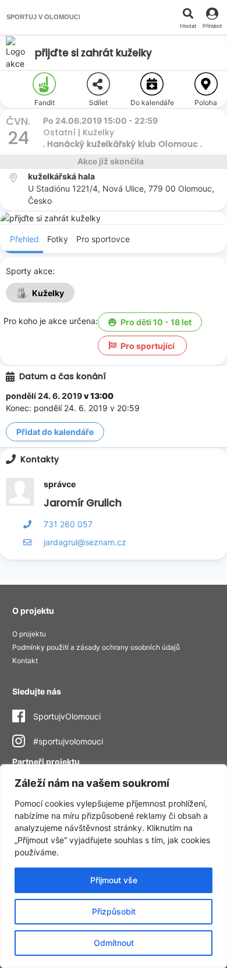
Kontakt (25, 660)
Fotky (57, 239)
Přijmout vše (113, 880)
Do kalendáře (152, 102)
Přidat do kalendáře (55, 432)
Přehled (24, 239)
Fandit (44, 102)
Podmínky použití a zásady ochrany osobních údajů (96, 647)
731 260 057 (68, 524)
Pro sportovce (103, 239)
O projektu (29, 633)
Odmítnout (114, 943)
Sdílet (98, 102)
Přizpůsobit (114, 911)
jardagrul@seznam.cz (85, 542)
